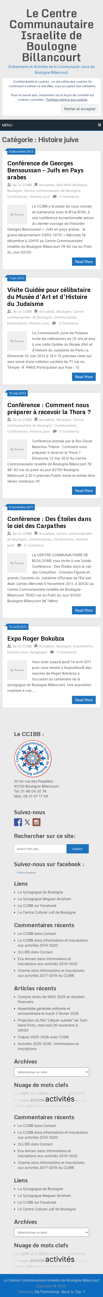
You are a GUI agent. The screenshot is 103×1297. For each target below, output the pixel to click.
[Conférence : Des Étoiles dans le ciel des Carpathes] (17, 562)
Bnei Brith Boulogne (71, 185)
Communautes (65, 317)
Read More (84, 261)
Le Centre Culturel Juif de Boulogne (47, 912)
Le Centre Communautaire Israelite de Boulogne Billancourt (51, 35)
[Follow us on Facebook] (18, 822)
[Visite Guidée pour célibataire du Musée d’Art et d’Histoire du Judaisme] (17, 340)
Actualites (46, 185)
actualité (81, 1100)
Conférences (17, 197)
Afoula (60, 1106)
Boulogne (14, 191)
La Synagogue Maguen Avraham (44, 899)
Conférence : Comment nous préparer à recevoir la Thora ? (49, 408)
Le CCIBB (25, 185)
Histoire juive (40, 197)
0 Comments (69, 197)
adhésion (20, 1106)
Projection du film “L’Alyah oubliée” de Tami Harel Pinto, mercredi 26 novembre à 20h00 (52, 1025)
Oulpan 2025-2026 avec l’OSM (43, 1037)
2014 (51, 1093)
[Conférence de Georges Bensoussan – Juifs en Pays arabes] (17, 213)
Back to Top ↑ (74, 1292)
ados (30, 1106)
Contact (49, 933)
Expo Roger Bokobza (35, 638)
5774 (17, 1100)
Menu (7, 125)
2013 (43, 1093)
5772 (73, 1093)
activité (37, 1099)
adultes (51, 1106)
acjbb (25, 1100)
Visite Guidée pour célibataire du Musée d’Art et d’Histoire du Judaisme (48, 296)
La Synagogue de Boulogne (40, 892)
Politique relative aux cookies (66, 99)
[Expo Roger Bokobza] (17, 669)
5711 (65, 1093)
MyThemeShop (47, 1292)
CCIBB (19, 872)
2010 (17, 1093)
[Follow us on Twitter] (27, 822)
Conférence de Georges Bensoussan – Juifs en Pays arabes (45, 170)
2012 (34, 1093)
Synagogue (38, 652)
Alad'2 (69, 1106)
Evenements (17, 323)
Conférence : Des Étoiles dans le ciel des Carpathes (49, 522)
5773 (81, 1093)
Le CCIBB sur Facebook (37, 905)
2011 (25, 1093)
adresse (40, 1106)
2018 (59, 1093)
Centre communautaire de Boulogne (52, 191)
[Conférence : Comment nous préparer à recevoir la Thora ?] (17, 448)
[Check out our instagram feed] (36, 822)
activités (59, 1098)
